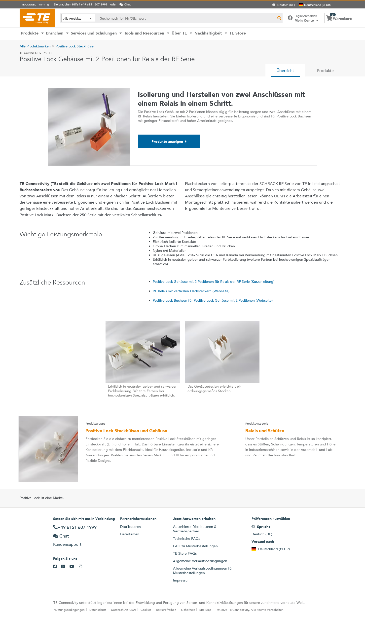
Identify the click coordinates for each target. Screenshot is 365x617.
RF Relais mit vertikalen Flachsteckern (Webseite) (191, 291)
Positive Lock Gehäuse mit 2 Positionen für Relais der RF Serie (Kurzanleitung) (213, 281)
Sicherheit (188, 610)
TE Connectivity (37, 17)
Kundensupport (67, 544)
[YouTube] (74, 566)
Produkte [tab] (325, 70)
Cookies (146, 610)
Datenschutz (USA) (123, 610)
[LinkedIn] (65, 566)
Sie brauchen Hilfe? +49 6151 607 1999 (81, 4)
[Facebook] (57, 566)
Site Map (205, 610)
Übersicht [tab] (285, 70)
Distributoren (130, 526)
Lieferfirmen (129, 534)
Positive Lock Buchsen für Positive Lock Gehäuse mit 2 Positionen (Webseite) (213, 300)
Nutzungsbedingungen (69, 610)
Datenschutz (97, 610)
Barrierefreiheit (166, 610)
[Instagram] (83, 566)
